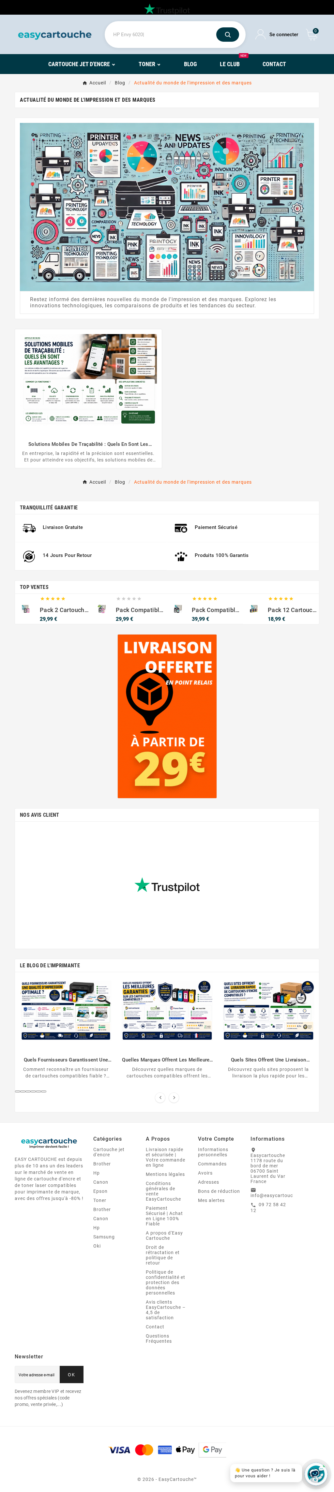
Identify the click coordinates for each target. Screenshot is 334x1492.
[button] (17, 1091)
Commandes (212, 1163)
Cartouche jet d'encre (109, 1152)
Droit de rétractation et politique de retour (163, 1255)
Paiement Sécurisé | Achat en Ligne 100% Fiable (164, 1216)
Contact (155, 1326)
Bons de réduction (219, 1191)
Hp (96, 1173)
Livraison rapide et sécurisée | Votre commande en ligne (165, 1157)
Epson (100, 1191)
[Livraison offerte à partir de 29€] (167, 716)
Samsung (104, 1236)
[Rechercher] (227, 34)
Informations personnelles (213, 1152)
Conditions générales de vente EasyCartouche (163, 1191)
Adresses (208, 1182)
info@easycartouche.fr (277, 1195)
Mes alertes (211, 1200)
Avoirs (205, 1173)
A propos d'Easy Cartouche (164, 1235)
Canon (100, 1182)
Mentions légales (165, 1174)
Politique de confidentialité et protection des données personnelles (165, 1282)
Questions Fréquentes (159, 1338)
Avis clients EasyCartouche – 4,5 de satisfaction (166, 1309)
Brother (102, 1163)
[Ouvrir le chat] (316, 1474)
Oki (97, 1246)
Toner (99, 1200)
